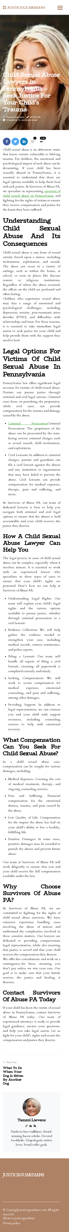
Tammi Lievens (15, 117)
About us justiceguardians (19, 1218)
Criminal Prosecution (28, 423)
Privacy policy (11, 1223)
